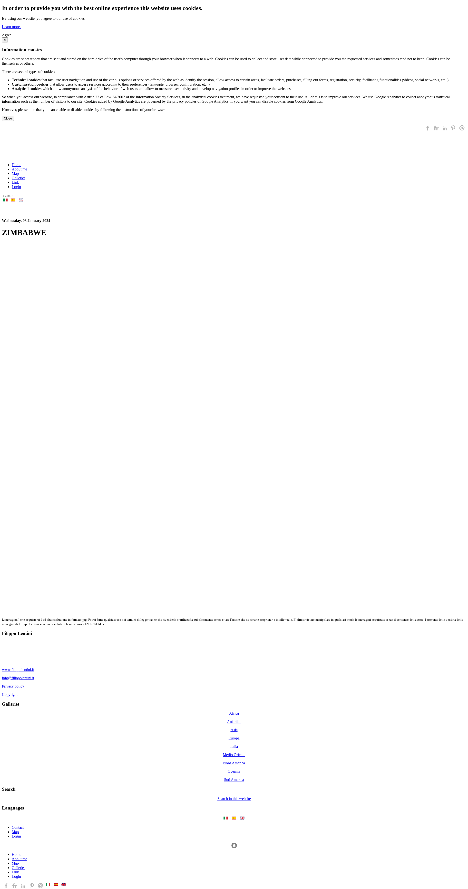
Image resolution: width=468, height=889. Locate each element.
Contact (18, 827)
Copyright (10, 694)
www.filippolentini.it (18, 670)
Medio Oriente (234, 755)
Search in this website (234, 799)
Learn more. (11, 27)
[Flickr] (436, 130)
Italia (234, 746)
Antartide (234, 721)
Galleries (18, 178)
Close (8, 118)
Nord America (234, 763)
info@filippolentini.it (18, 678)
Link (15, 182)
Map (15, 173)
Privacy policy (13, 686)
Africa (234, 713)
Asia (234, 730)
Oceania (234, 771)
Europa (234, 738)
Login (16, 187)
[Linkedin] (444, 130)
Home (16, 165)
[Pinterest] (453, 130)
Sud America (234, 780)
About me (19, 169)
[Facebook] (427, 130)
